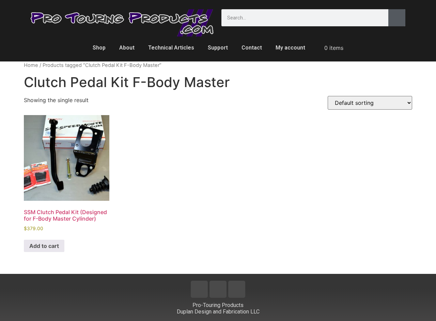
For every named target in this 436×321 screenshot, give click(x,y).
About (127, 47)
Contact (252, 47)
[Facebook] (199, 289)
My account (290, 47)
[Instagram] (236, 289)
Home (31, 65)
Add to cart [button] (44, 245)
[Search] (396, 17)
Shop (99, 47)
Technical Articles (171, 47)
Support (218, 47)
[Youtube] (218, 289)
